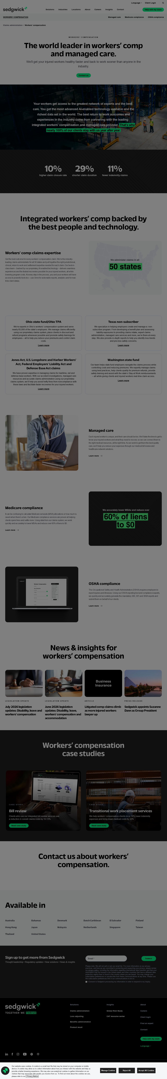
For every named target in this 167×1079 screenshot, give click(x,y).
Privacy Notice (32, 1076)
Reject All (127, 1070)
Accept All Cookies (146, 1070)
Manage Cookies (108, 1070)
